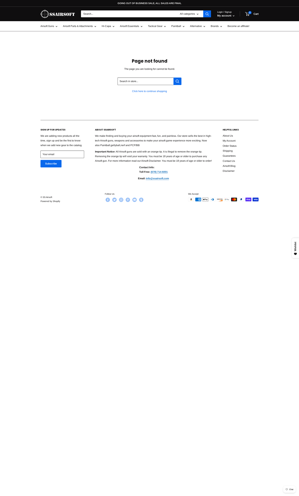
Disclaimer (229, 171)
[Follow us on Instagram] (120, 200)
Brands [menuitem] (215, 26)
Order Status (230, 146)
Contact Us (229, 161)
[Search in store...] (177, 81)
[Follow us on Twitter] (114, 200)
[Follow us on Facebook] (107, 200)
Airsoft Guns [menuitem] (47, 26)
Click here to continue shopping (149, 91)
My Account (229, 140)
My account (224, 15)
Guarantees (229, 155)
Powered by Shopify (50, 201)
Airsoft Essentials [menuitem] (129, 26)
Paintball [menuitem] (176, 26)
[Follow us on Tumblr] (140, 200)
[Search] (207, 14)
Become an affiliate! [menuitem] (238, 26)
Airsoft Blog (229, 166)
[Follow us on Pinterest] (127, 200)
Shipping (228, 151)
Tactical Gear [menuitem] (155, 26)
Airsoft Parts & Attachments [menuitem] (78, 26)
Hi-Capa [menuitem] (106, 26)
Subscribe (51, 163)
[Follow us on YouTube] (134, 200)
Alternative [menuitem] (196, 26)
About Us (228, 135)
